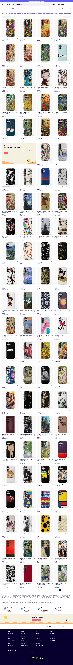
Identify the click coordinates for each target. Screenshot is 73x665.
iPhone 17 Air (8, 596)
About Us (23, 633)
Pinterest (53, 640)
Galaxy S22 (7, 600)
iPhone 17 (61, 595)
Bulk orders (10, 645)
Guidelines (38, 638)
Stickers (17, 8)
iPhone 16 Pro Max (22, 596)
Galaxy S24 (46, 598)
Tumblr (53, 638)
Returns (37, 635)
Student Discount (11, 640)
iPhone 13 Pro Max (21, 597)
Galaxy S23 (61, 598)
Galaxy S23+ (65, 598)
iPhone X (6, 598)
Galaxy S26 (17, 598)
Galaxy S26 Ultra (26, 598)
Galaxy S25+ (36, 598)
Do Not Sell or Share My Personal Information (27, 652)
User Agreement (11, 652)
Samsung (41, 595)
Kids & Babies (46, 8)
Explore (3, 8)
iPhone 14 (52, 596)
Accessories (54, 8)
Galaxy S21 (22, 600)
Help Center (38, 636)
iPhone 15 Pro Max (42, 596)
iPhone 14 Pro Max (62, 596)
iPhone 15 (32, 596)
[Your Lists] (67, 4)
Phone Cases (24, 8)
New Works (10, 636)
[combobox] (31, 4)
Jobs (22, 641)
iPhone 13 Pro (10, 597)
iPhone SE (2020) (46, 597)
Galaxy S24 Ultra (56, 598)
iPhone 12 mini (34, 597)
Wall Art (31, 8)
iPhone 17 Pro (65, 595)
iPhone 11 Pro (55, 597)
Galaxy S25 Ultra (41, 598)
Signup (9, 643)
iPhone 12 (25, 597)
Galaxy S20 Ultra (46, 600)
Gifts (70, 8)
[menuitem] (3, 8)
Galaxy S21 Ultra (31, 600)
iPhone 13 (5, 597)
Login (9, 641)
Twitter (53, 636)
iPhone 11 (51, 597)
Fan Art (9, 635)
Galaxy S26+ (21, 598)
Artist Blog (23, 643)
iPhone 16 (12, 596)
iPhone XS (66, 597)
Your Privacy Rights (39, 645)
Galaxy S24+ (51, 598)
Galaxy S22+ (12, 600)
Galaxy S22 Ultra (17, 600)
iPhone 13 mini (15, 597)
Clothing (10, 8)
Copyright (37, 641)
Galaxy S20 (36, 600)
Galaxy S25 (32, 598)
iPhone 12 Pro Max (40, 597)
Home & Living (38, 8)
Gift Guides (10, 633)
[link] (11, 13)
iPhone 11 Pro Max (61, 597)
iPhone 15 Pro (36, 596)
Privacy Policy (16, 652)
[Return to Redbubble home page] (6, 5)
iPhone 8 (13, 598)
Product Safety (38, 640)
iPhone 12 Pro (30, 597)
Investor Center (24, 635)
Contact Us (38, 643)
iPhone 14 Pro (56, 596)
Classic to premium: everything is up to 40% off (36, 1)
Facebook (54, 635)
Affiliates (23, 638)
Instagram (54, 633)
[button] (36, 1)
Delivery (37, 633)
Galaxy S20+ (40, 600)
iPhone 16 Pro (16, 596)
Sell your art (23, 640)
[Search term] (48, 5)
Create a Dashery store (25, 645)
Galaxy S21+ (26, 600)
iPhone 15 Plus (48, 596)
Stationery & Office (62, 8)
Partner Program (24, 636)
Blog (9, 638)
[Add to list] (17, 38)
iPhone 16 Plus (28, 596)
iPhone (37, 595)
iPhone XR (10, 598)
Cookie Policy (37, 652)
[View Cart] (69, 4)
